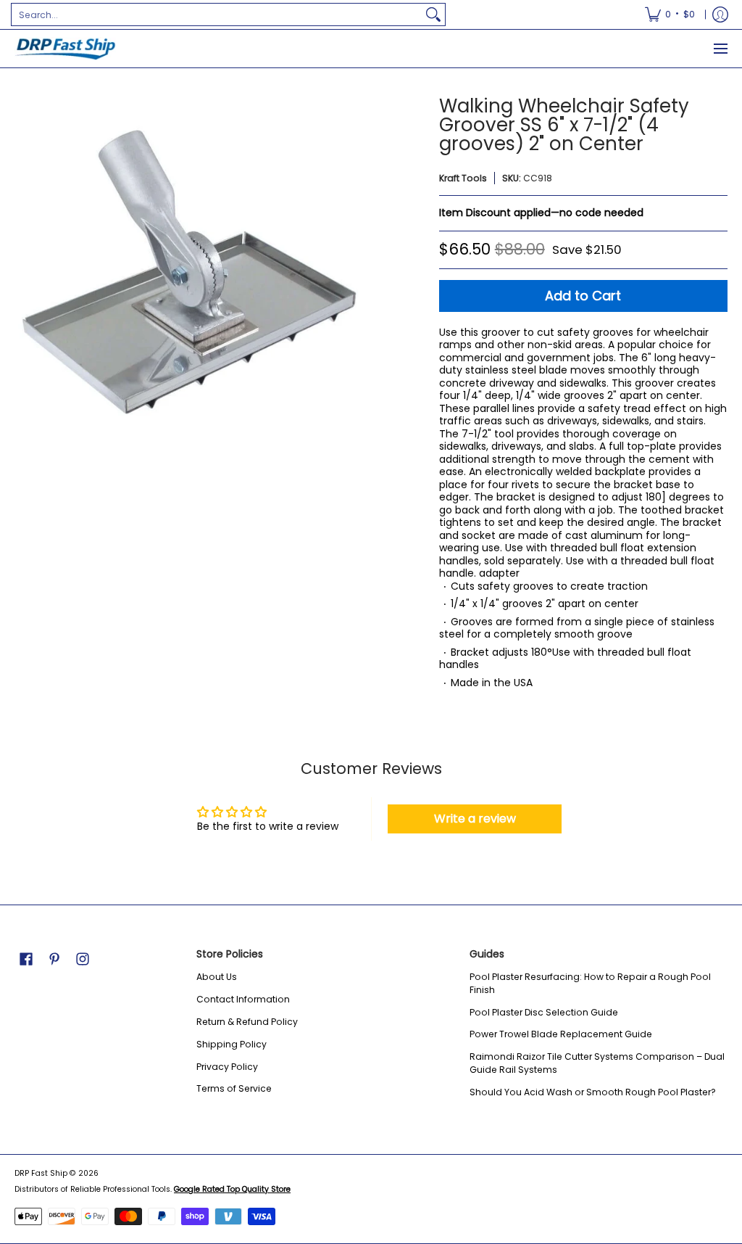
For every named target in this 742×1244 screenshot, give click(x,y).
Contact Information (243, 999)
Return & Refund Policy (247, 1022)
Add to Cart (583, 296)
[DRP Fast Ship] (65, 48)
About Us (216, 977)
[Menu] (720, 48)
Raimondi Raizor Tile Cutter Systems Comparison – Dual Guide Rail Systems (597, 1063)
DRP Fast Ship (40, 1173)
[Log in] (720, 14)
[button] (26, 959)
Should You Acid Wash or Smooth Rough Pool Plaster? (593, 1092)
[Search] (433, 14)
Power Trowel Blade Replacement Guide (561, 1034)
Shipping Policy (231, 1044)
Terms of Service (234, 1088)
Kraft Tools (463, 178)
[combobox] (217, 14)
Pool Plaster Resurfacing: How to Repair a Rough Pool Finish (590, 983)
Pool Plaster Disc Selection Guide (544, 1012)
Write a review (475, 818)
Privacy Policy (227, 1066)
